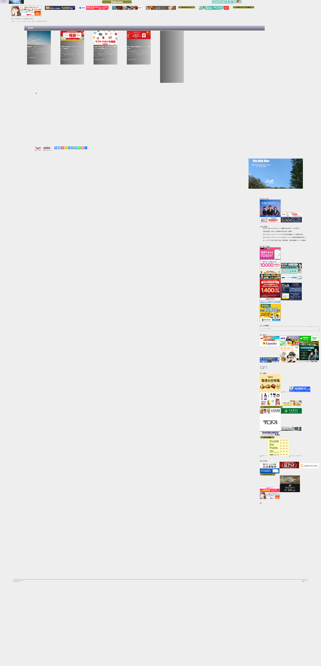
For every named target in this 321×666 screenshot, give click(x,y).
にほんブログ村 (37, 150)
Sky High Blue (21, 580)
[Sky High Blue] (16, 3)
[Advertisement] (172, 58)
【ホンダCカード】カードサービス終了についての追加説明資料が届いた (284, 237)
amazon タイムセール (271, 407)
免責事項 (303, 581)
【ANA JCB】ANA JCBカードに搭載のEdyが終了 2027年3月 (280, 228)
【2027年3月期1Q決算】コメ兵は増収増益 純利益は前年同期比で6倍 (34, 21)
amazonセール (186, 7)
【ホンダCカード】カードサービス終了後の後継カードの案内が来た (282, 234)
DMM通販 (267, 437)
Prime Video (268, 474)
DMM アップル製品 (243, 7)
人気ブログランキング (47, 150)
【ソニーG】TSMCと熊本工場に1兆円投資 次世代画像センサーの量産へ (284, 240)
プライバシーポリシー (305, 580)
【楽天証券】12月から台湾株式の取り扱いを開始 (277, 231)
